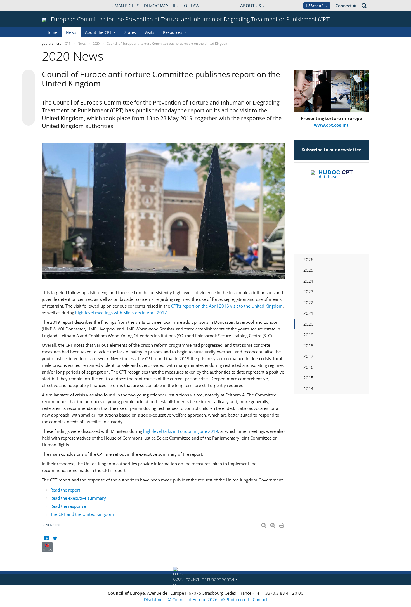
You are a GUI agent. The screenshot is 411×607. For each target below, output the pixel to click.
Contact (260, 599)
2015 (308, 378)
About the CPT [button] (98, 32)
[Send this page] (28, 119)
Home (51, 32)
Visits (149, 32)
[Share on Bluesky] (28, 76)
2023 (308, 291)
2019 (308, 334)
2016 (308, 367)
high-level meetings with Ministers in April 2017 (121, 312)
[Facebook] (46, 538)
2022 (308, 302)
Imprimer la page (282, 524)
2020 (308, 324)
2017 (308, 356)
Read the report (65, 490)
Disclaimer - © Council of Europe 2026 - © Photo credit (197, 599)
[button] (205, 579)
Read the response (68, 506)
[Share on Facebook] (28, 98)
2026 (308, 259)
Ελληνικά (315, 5)
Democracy (156, 5)
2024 (308, 281)
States (130, 32)
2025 (308, 270)
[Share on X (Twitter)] (28, 87)
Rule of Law (186, 5)
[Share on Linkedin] (28, 108)
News (71, 32)
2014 (308, 388)
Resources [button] (172, 32)
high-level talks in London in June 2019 (180, 431)
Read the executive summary (78, 498)
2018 (308, 345)
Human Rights (123, 5)
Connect (344, 5)
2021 (308, 313)
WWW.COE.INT (56, 5)
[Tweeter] (55, 538)
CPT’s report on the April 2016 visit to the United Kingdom (227, 306)
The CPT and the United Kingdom (82, 514)
